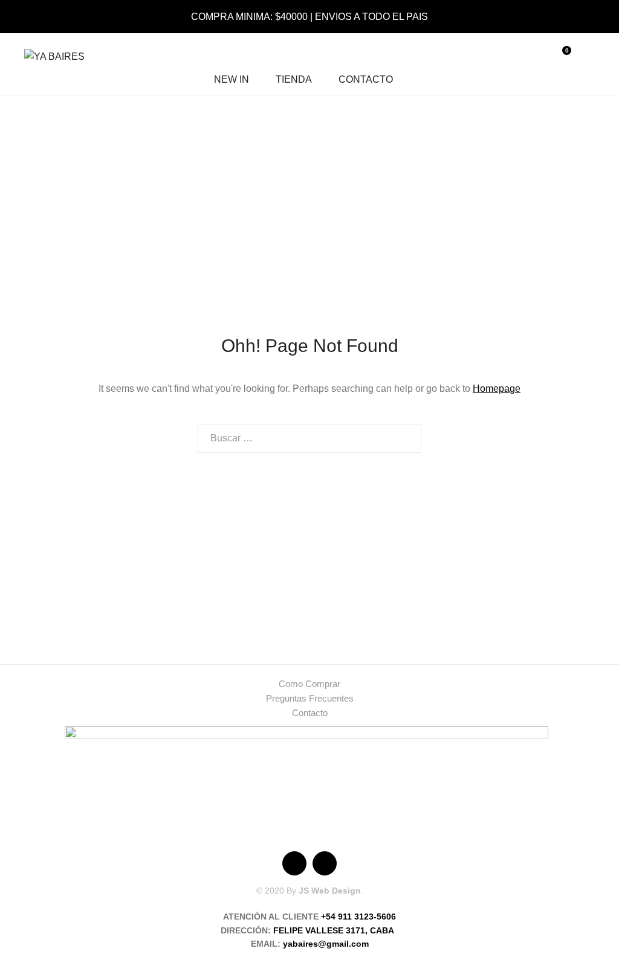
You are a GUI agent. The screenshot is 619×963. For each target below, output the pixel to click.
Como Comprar (309, 684)
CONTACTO (366, 79)
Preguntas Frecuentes (310, 698)
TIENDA (294, 79)
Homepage (496, 388)
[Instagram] (325, 863)
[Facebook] (294, 863)
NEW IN (231, 79)
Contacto (310, 713)
